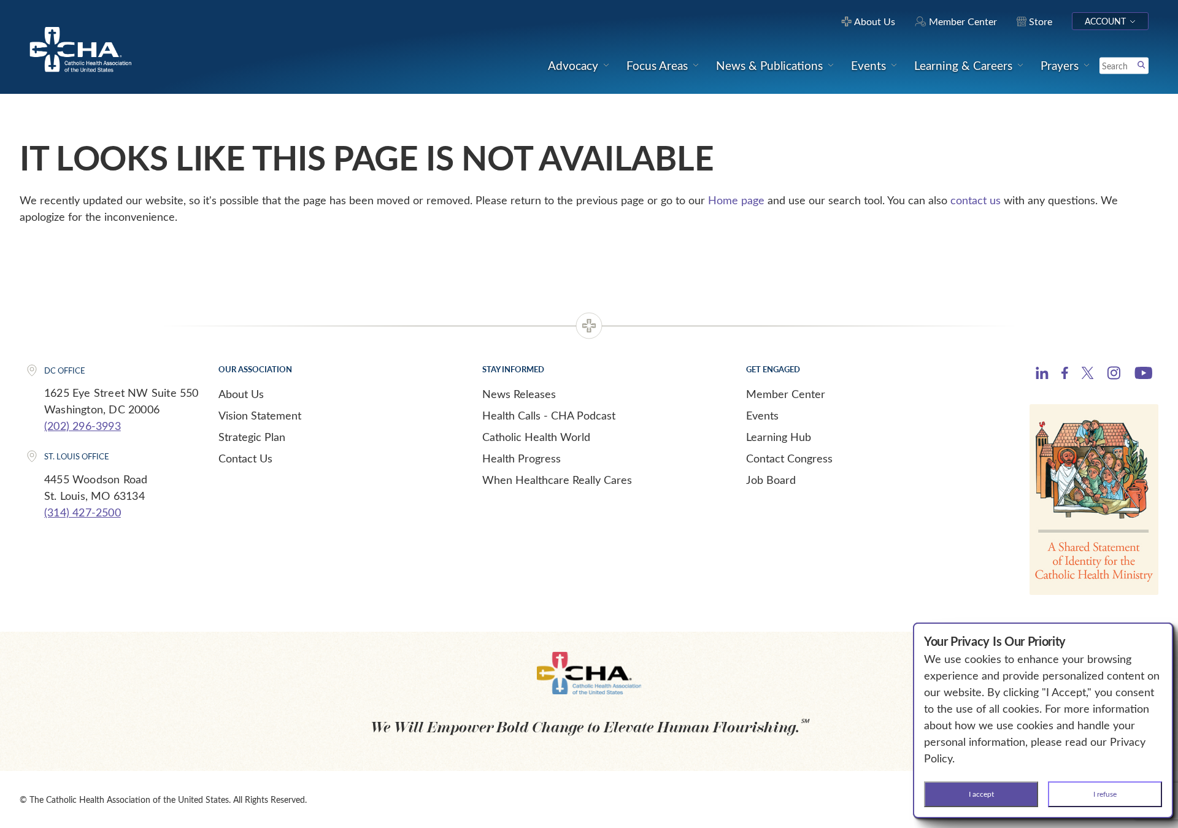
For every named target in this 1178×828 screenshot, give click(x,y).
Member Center (785, 393)
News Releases (519, 393)
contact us (975, 200)
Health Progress (521, 458)
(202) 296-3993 (82, 425)
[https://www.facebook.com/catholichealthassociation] (1064, 374)
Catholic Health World (536, 436)
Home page (736, 200)
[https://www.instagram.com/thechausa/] (1114, 376)
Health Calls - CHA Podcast (548, 415)
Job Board (771, 479)
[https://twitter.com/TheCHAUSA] (1087, 374)
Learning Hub (778, 436)
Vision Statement (259, 415)
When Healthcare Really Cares (557, 479)
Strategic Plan (251, 436)
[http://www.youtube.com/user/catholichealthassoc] (1143, 374)
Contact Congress (789, 458)
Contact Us (245, 458)
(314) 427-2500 (82, 512)
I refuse (1105, 794)
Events (762, 415)
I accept (981, 794)
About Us (241, 393)
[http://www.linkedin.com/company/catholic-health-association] (1042, 374)
